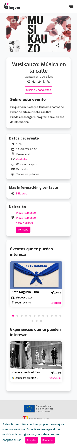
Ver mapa (23, 229)
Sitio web (21, 193)
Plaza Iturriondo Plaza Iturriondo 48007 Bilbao (26, 217)
